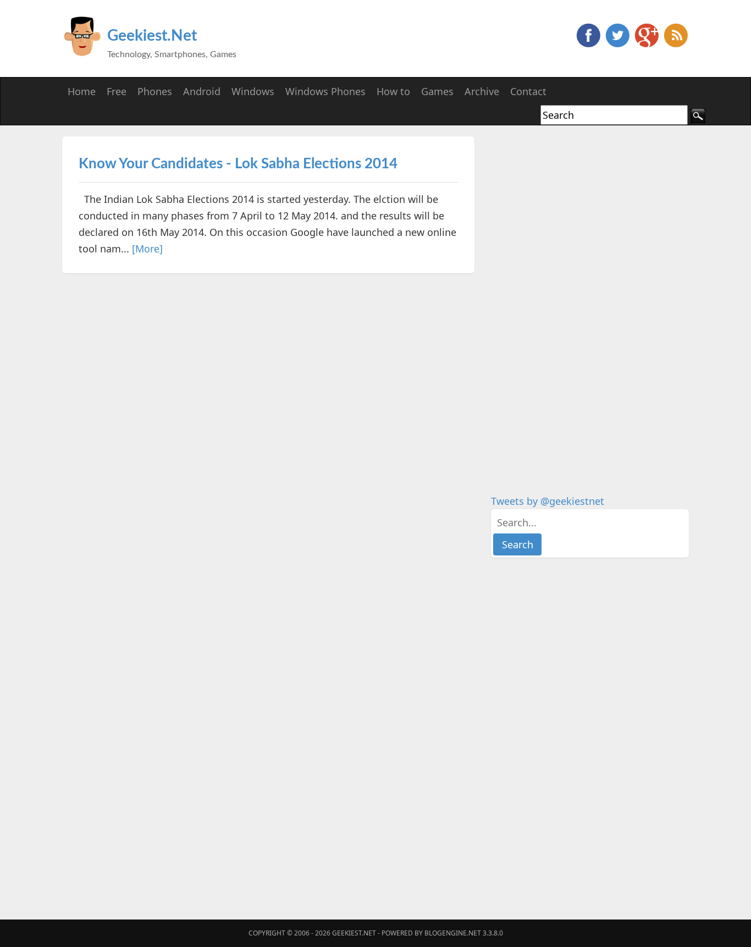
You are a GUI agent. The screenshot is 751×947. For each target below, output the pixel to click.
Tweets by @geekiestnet (547, 501)
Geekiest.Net (152, 35)
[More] (147, 248)
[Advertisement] (573, 301)
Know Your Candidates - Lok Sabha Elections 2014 (238, 164)
